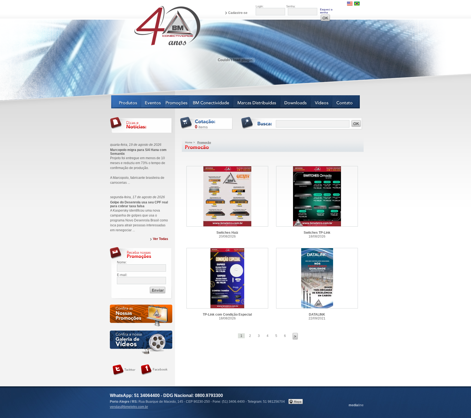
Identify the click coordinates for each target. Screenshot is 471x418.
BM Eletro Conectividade (154, 25)
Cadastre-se (237, 13)
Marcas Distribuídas (257, 101)
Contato (346, 101)
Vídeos (322, 101)
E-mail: (122, 275)
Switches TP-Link (317, 196)
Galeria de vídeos (141, 342)
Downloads (296, 101)
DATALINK (317, 278)
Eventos (153, 101)
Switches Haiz (227, 196)
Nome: (122, 262)
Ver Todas (160, 239)
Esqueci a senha (326, 11)
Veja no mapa (296, 401)
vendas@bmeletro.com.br (129, 407)
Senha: (290, 6)
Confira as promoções (141, 316)
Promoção (204, 142)
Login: (260, 6)
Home (188, 142)
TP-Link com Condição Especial (227, 278)
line (356, 405)
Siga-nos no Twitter (124, 369)
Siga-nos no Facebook (154, 369)
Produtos (126, 101)
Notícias (177, 101)
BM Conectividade (211, 101)
